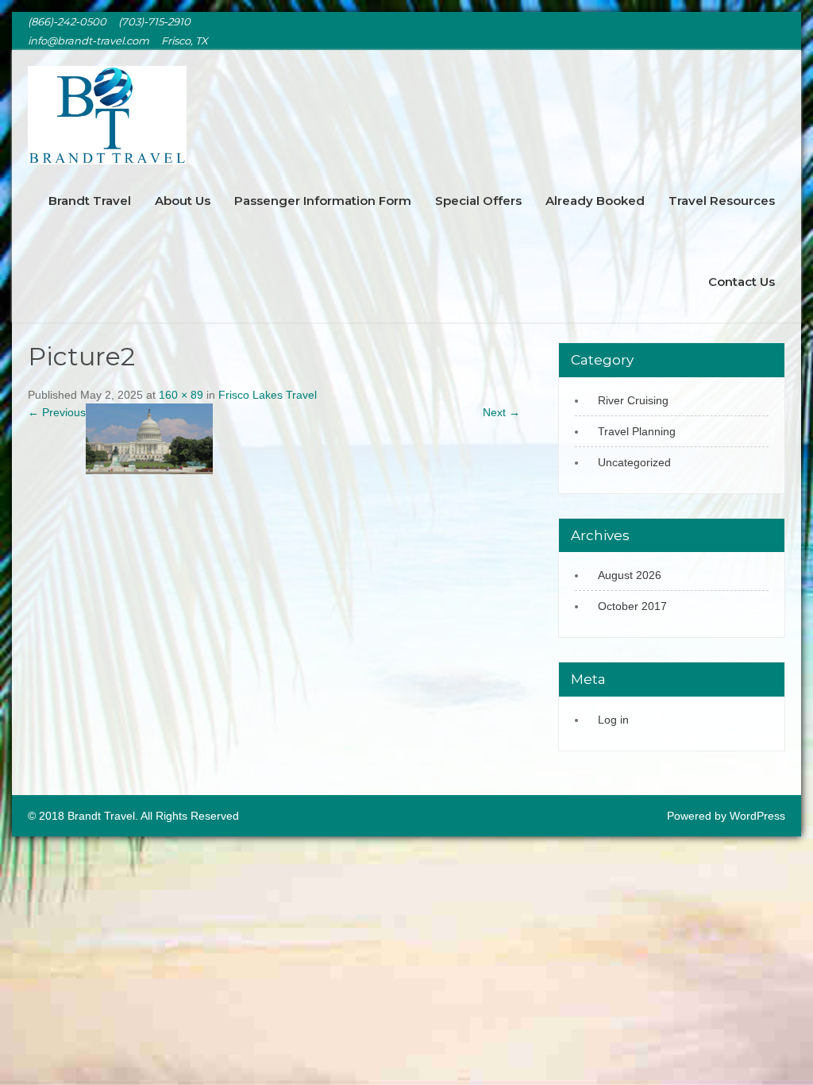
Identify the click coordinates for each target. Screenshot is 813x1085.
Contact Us (741, 281)
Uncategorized (634, 462)
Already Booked (595, 200)
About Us (182, 200)
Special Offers (478, 200)
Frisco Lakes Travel (267, 394)
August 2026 (629, 575)
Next (501, 412)
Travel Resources (722, 200)
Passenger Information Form (322, 200)
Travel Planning (637, 431)
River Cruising (633, 400)
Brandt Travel (89, 200)
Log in (613, 719)
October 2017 (632, 606)
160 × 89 (181, 394)
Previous (57, 412)
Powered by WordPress (726, 815)
